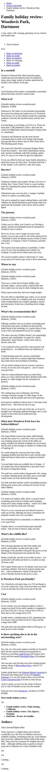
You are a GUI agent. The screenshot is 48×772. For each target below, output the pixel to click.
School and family (14, 5)
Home (9, 3)
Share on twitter (13, 56)
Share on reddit (12, 63)
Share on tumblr (13, 65)
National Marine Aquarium (33, 672)
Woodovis (23, 691)
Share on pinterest (13, 58)
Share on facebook (14, 53)
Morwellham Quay (24, 665)
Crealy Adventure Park (10, 679)
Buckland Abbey (27, 656)
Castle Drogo (24, 654)
